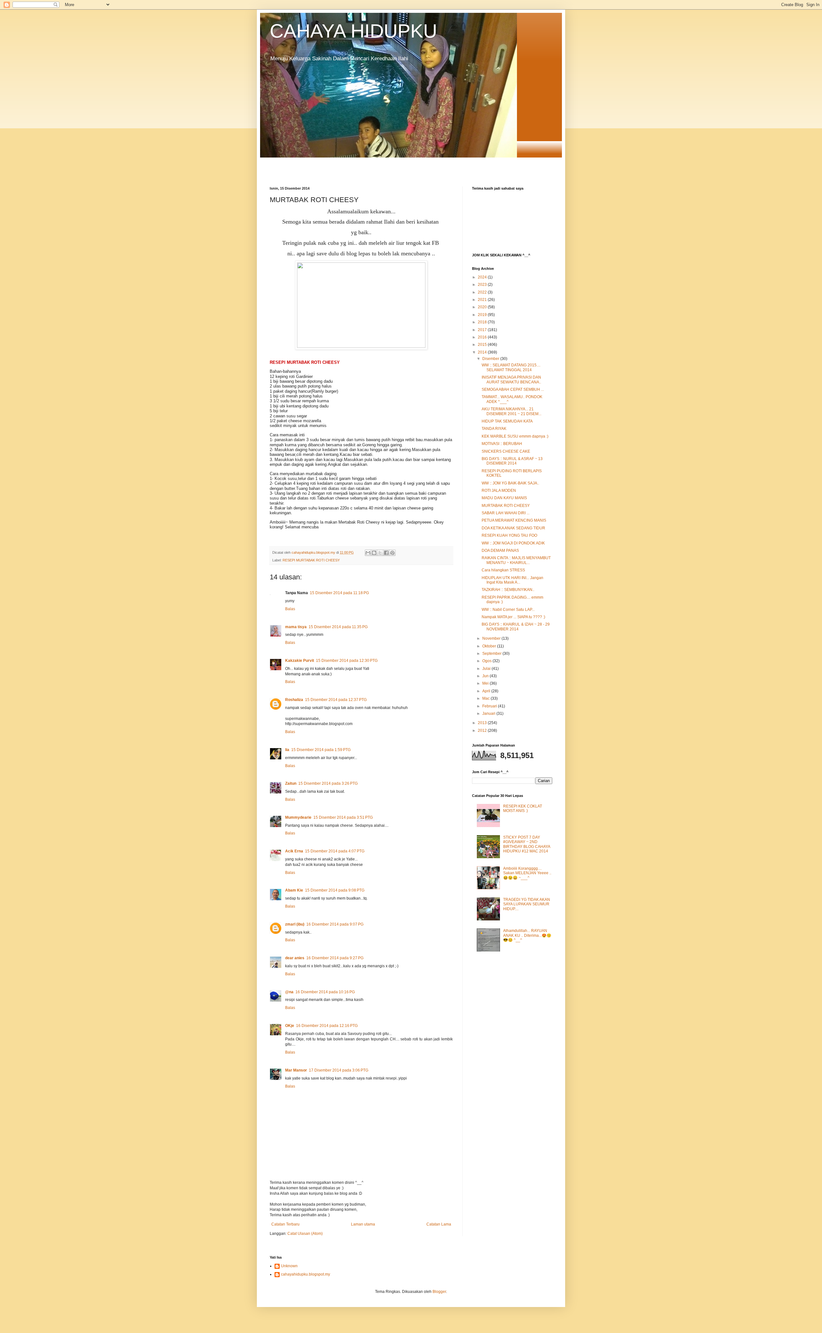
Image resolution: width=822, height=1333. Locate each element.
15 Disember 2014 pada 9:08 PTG (334, 890)
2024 (483, 277)
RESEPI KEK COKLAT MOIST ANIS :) (522, 808)
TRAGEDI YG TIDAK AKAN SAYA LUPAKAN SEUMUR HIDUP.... (526, 904)
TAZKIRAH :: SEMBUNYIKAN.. (508, 589)
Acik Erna (294, 851)
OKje (289, 1025)
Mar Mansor (296, 1070)
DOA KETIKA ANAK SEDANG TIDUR (513, 528)
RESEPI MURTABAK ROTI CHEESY (311, 560)
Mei (486, 683)
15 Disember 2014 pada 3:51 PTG (343, 817)
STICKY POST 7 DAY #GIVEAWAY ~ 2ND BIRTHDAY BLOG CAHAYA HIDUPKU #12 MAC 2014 (526, 844)
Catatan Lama (438, 1224)
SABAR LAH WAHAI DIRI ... (505, 513)
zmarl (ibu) (294, 924)
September (492, 653)
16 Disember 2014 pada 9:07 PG (334, 924)
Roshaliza (294, 699)
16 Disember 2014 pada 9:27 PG (334, 958)
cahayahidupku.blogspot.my (305, 1274)
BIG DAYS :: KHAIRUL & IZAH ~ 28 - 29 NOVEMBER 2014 (516, 626)
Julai (487, 668)
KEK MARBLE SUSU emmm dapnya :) (515, 436)
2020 (483, 307)
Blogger (439, 1291)
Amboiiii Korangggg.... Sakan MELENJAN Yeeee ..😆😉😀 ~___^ (527, 873)
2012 (483, 730)
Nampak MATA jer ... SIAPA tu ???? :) (513, 617)
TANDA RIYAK (494, 428)
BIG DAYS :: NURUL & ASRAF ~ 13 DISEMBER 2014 (512, 461)
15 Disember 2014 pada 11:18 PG (339, 593)
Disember (491, 358)
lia (287, 750)
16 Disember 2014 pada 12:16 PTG (327, 1025)
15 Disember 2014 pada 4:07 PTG (334, 851)
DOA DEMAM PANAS (500, 550)
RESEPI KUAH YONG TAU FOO (509, 535)
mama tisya (296, 627)
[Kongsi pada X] (380, 553)
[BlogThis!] (374, 553)
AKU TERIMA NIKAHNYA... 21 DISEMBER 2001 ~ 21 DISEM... (511, 411)
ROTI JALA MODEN (499, 490)
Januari (489, 713)
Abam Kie (294, 890)
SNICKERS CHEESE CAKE (506, 451)
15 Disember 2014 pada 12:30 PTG (347, 660)
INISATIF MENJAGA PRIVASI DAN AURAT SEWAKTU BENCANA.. (511, 379)
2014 (483, 352)
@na (289, 992)
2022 (483, 292)
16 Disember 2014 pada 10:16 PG (325, 992)
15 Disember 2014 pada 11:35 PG (338, 627)
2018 (483, 322)
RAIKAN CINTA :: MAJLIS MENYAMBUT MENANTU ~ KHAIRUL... (516, 560)
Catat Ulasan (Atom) (305, 1233)
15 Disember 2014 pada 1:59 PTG (321, 750)
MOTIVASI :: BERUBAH (502, 443)
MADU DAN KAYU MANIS (504, 498)
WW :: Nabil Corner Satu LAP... (508, 609)
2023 (483, 284)
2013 (483, 723)
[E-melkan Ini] (368, 553)
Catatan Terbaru (285, 1224)
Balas (290, 609)
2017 (483, 330)
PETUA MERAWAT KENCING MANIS (514, 520)
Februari (490, 706)
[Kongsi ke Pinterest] (392, 553)
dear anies (294, 958)
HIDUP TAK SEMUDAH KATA (507, 421)
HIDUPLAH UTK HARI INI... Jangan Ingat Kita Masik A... (512, 580)
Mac (486, 698)
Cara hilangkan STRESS (503, 570)
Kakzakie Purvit (299, 660)
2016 (483, 337)
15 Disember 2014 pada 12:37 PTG (336, 699)
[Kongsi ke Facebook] (386, 553)
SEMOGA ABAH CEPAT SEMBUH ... (513, 389)
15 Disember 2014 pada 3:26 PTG (328, 783)
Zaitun (290, 783)
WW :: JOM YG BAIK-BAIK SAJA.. (510, 483)
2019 (483, 314)
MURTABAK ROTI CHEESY (506, 505)
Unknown (289, 1266)
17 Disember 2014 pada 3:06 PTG (338, 1070)
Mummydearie (298, 817)
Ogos (487, 661)
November (492, 638)
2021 (483, 299)
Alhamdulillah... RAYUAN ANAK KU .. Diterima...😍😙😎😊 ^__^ (527, 935)
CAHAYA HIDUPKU (353, 31)
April (486, 691)
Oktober (489, 646)
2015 (483, 344)
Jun (486, 676)
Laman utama (363, 1224)
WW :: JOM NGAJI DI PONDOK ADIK (513, 543)
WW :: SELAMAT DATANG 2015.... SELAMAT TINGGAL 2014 (511, 367)
